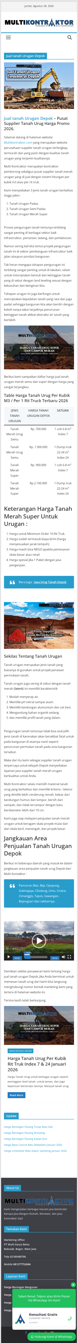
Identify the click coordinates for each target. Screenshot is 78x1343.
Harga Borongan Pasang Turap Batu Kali (28, 1126)
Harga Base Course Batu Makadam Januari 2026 (33, 1144)
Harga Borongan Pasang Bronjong (24, 1132)
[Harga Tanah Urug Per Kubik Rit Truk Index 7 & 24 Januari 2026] (39, 1025)
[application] (39, 941)
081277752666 (22, 1264)
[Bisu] (63, 957)
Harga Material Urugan (20, 1051)
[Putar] (9, 957)
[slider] (36, 957)
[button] (39, 941)
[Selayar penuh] (69, 957)
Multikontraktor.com (18, 143)
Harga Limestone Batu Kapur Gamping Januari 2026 (35, 1150)
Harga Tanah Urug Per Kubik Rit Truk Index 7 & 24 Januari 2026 (37, 1064)
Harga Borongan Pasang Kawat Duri (25, 1138)
